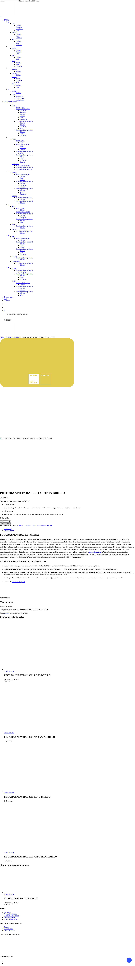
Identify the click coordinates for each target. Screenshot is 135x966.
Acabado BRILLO (30, 525)
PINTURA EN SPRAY (13, 337)
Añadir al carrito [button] (9, 671)
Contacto (7, 927)
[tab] (69, 529)
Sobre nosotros (8, 929)
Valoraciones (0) (9, 530)
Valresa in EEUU (9, 930)
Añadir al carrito (5, 523)
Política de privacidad (10, 914)
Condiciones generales (11, 919)
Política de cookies (10, 917)
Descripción (7, 529)
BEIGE (21, 525)
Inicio (2, 337)
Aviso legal (7, 912)
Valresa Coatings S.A (18, 582)
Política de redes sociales (11, 916)
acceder (6, 613)
